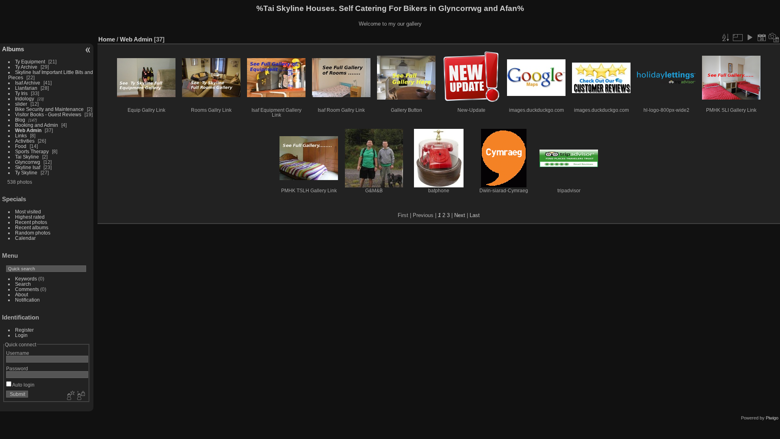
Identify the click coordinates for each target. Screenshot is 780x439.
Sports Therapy (32, 151)
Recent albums (31, 227)
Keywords (26, 278)
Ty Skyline (26, 172)
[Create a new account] (70, 396)
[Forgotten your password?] (80, 396)
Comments (27, 289)
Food (20, 146)
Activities (25, 140)
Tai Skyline (27, 156)
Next (459, 215)
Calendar (25, 238)
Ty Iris (21, 93)
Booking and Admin (36, 125)
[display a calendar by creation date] (774, 37)
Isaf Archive (27, 82)
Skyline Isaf (27, 167)
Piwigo (772, 417)
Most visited (28, 211)
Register (24, 330)
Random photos (32, 232)
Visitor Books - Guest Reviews (48, 114)
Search (23, 284)
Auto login (23, 384)
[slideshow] (749, 37)
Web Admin (28, 130)
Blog (20, 119)
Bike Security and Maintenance (49, 109)
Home (106, 39)
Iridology (24, 98)
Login (21, 335)
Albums (13, 49)
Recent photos (31, 222)
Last (475, 215)
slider (21, 103)
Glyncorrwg (27, 162)
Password (17, 368)
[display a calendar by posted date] (761, 37)
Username (17, 353)
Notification (27, 299)
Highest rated (30, 217)
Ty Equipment (30, 61)
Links (21, 135)
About (21, 294)
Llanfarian (26, 88)
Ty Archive (26, 67)
